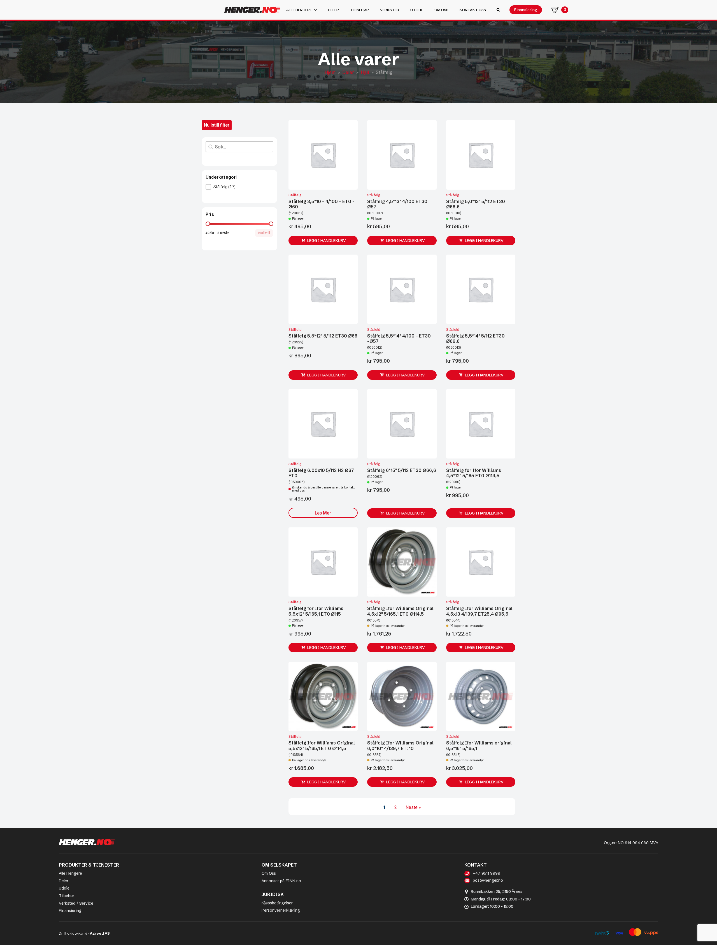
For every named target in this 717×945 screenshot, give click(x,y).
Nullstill (264, 233)
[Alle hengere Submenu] (317, 10)
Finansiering (70, 910)
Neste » (413, 807)
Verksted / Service (76, 903)
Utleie (416, 10)
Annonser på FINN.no (281, 880)
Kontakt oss (473, 10)
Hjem (330, 72)
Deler (333, 10)
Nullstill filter (216, 125)
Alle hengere (299, 10)
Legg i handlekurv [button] (326, 240)
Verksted (389, 10)
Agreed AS (100, 933)
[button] (239, 187)
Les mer (323, 513)
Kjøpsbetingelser (277, 903)
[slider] (208, 224)
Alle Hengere (70, 873)
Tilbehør (359, 10)
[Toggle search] (498, 10)
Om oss (441, 10)
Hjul (365, 72)
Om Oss (269, 873)
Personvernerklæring (281, 910)
